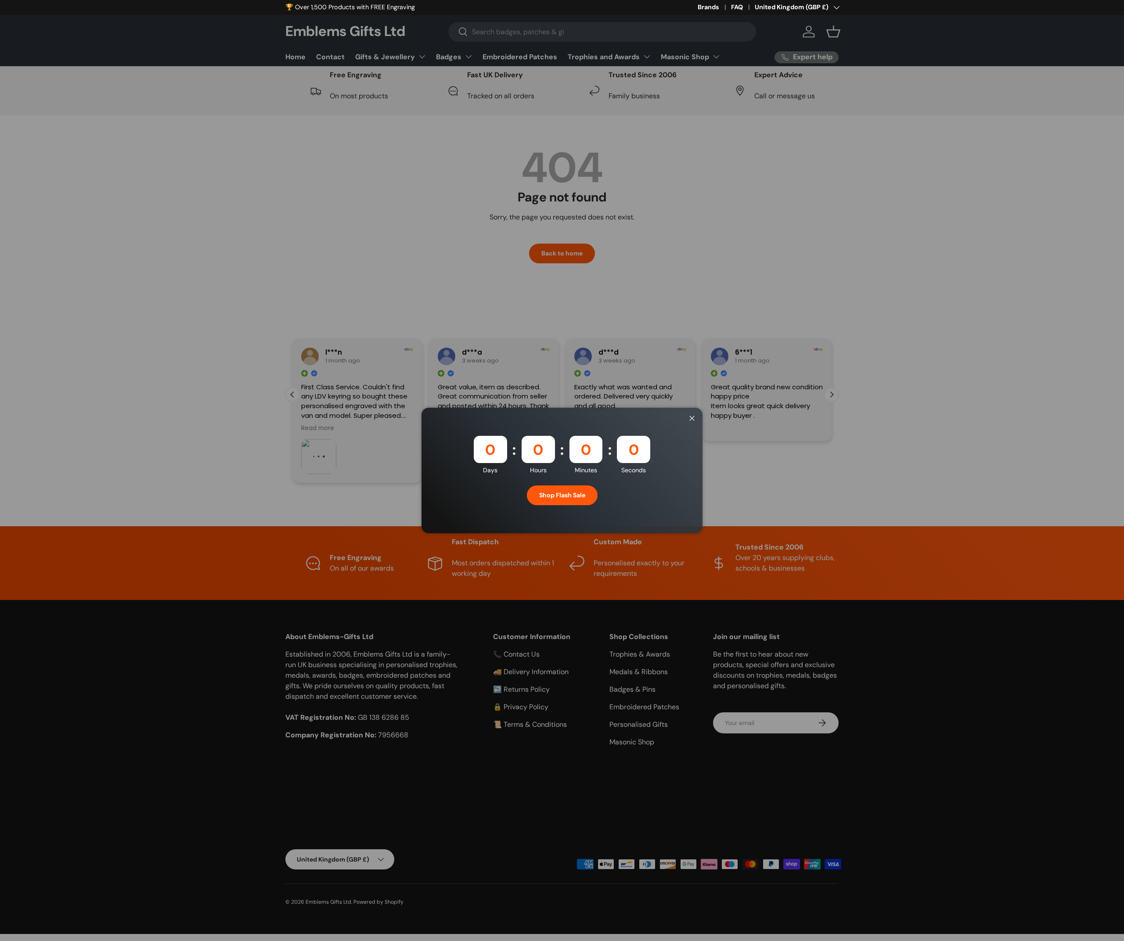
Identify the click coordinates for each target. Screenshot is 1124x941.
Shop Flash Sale (562, 495)
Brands (708, 7)
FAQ (737, 7)
